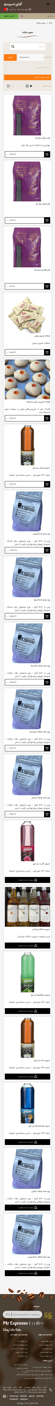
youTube (40, 1396)
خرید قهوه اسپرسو (45, 1345)
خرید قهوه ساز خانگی (20, 1345)
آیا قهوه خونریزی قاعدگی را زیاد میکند (40, 1371)
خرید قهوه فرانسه (46, 1352)
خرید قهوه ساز (22, 1341)
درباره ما (25, 1372)
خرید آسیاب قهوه (22, 1352)
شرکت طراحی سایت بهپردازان (27, 1403)
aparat (31, 1396)
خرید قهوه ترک (47, 1349)
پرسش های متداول (21, 1365)
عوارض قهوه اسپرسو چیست (42, 1367)
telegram (24, 1399)
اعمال (10, 57)
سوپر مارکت (41, 23)
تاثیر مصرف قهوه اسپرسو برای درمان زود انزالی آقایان (40, 1374)
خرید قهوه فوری (46, 1341)
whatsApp (13, 1396)
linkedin (23, 1396)
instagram (13, 1399)
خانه (50, 23)
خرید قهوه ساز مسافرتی (19, 1349)
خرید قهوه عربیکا (46, 1356)
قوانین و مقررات (22, 1368)
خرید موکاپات (23, 1356)
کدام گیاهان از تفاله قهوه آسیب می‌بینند (40, 1378)
